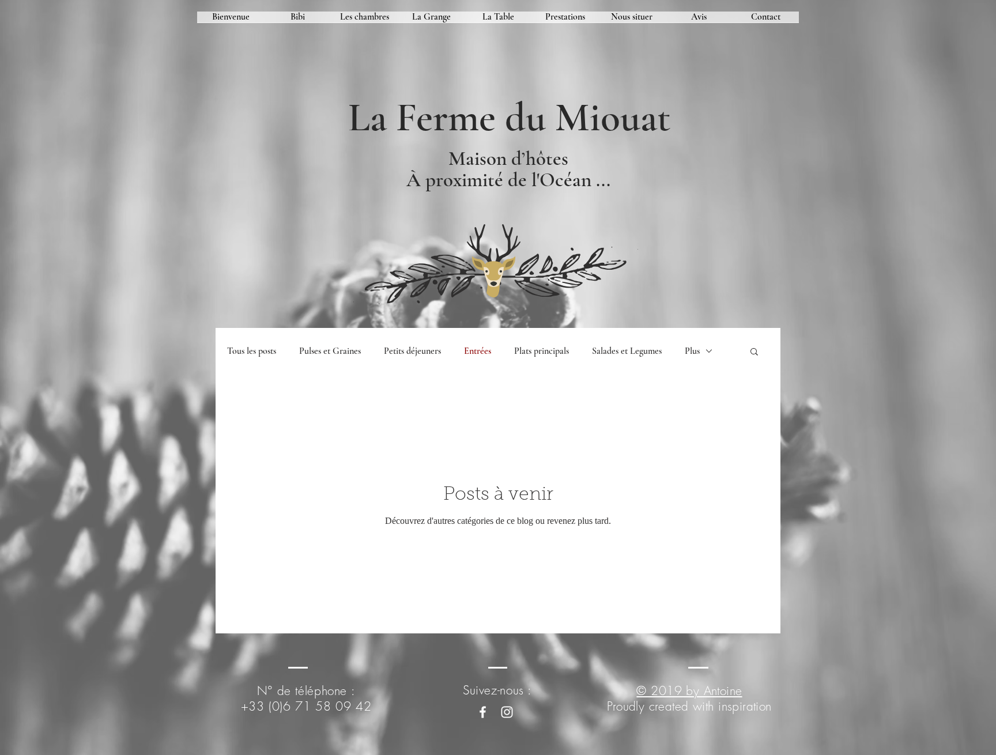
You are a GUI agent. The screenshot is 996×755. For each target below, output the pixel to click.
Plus (692, 351)
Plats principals (541, 351)
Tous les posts (251, 351)
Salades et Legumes (627, 351)
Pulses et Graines (330, 351)
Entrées (477, 351)
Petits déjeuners (412, 351)
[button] (754, 352)
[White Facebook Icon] (483, 712)
